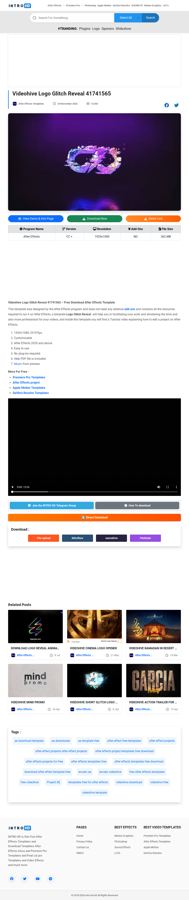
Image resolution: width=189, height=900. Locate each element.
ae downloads (61, 741)
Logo (96, 29)
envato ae (84, 772)
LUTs (117, 853)
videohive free (159, 782)
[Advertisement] (94, 61)
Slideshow (123, 29)
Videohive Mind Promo (28, 702)
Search (150, 17)
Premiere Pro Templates (29, 377)
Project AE (53, 782)
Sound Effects (122, 847)
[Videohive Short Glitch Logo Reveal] (94, 680)
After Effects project (26, 382)
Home (79, 835)
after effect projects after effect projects (61, 751)
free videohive (30, 782)
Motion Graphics (123, 835)
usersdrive (111, 538)
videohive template (94, 792)
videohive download (129, 782)
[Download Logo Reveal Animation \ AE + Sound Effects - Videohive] (35, 626)
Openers (108, 29)
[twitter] (24, 878)
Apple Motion (151, 847)
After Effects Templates (31, 103)
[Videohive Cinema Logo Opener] (94, 626)
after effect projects (162, 741)
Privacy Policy (84, 841)
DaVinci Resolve (153, 853)
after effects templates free (88, 761)
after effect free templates (124, 741)
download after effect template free (47, 772)
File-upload (43, 538)
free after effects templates (147, 772)
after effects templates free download (138, 761)
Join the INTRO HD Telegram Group (54, 505)
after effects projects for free (44, 761)
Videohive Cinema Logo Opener (93, 648)
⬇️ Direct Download (95, 517)
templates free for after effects (88, 782)
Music (18, 364)
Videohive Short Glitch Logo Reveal (98, 702)
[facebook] (12, 878)
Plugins (84, 29)
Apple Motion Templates (29, 387)
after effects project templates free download (124, 751)
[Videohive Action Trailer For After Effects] (153, 680)
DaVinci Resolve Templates (31, 393)
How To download (139, 505)
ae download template (29, 741)
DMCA (80, 853)
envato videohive (110, 772)
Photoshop (120, 841)
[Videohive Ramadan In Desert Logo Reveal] (153, 626)
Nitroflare (77, 538)
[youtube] (37, 878)
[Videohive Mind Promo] (35, 680)
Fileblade (145, 538)
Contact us (82, 847)
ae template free (88, 741)
